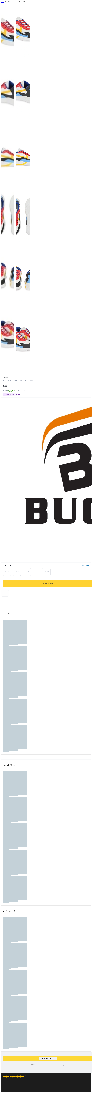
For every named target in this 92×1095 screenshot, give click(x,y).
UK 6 (7, 572)
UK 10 (46, 572)
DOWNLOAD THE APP (48, 1058)
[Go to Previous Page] (3, 5)
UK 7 (17, 572)
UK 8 (27, 572)
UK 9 (36, 572)
